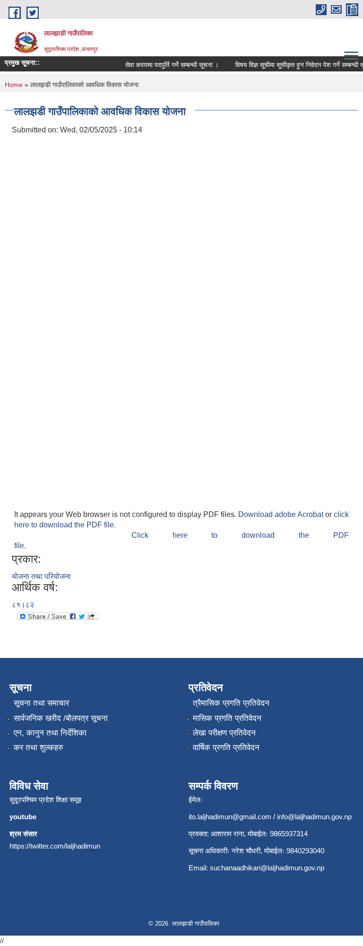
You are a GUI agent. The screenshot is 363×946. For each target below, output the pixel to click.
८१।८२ (23, 605)
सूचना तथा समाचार (41, 703)
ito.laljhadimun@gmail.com (230, 817)
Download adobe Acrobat (281, 514)
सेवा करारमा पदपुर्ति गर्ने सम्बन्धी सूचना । (168, 65)
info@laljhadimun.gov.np (314, 817)
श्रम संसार (23, 834)
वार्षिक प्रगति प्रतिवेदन (226, 747)
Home (14, 84)
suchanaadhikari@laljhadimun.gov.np (267, 868)
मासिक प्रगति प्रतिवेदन (227, 718)
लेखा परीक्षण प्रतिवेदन (224, 732)
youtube (22, 817)
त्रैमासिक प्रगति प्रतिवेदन (231, 703)
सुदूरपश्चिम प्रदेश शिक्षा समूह (45, 800)
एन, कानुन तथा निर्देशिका (50, 732)
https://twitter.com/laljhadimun (54, 846)
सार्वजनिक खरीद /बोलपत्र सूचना (61, 718)
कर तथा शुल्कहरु (38, 747)
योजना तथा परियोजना (41, 576)
